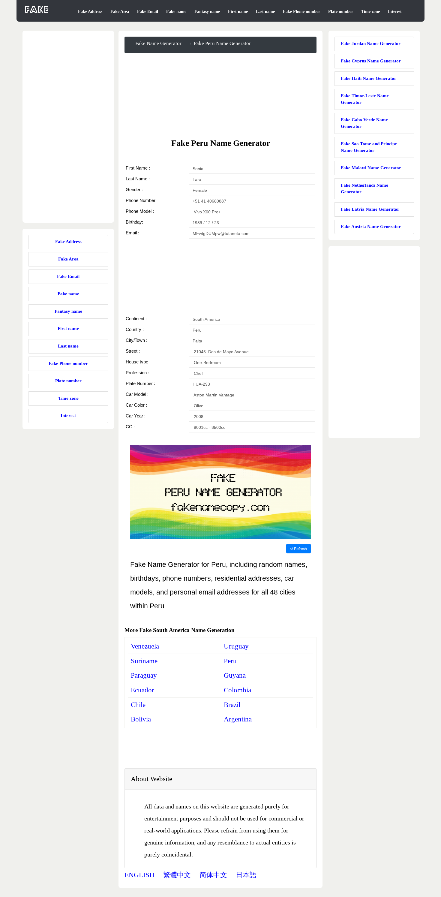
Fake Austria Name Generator (371, 226)
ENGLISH (139, 875)
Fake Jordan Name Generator (370, 43)
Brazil (232, 705)
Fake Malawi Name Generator (371, 167)
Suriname (144, 661)
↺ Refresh (298, 548)
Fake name (176, 11)
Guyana (235, 675)
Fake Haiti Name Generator (368, 78)
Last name (265, 11)
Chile (138, 705)
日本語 (246, 875)
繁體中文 (177, 875)
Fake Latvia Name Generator (370, 209)
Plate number (340, 11)
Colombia (237, 690)
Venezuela (145, 646)
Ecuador (142, 690)
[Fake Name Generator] (37, 13)
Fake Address (90, 11)
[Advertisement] (220, 95)
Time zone (370, 11)
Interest (395, 11)
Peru (230, 661)
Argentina (238, 719)
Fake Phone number (301, 11)
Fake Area (119, 11)
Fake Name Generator (158, 43)
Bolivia (141, 719)
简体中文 (213, 875)
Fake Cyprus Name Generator (371, 61)
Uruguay (236, 646)
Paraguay (144, 675)
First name (238, 11)
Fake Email (147, 11)
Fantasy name (207, 11)
